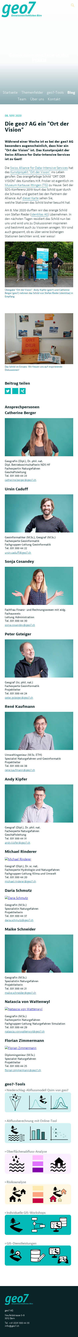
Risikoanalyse (16, 1182)
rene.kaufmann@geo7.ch (20, 770)
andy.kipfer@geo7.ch (17, 843)
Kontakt (54, 99)
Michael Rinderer (21, 851)
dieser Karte (30, 198)
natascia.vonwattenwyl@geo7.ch (25, 1031)
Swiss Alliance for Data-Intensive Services (39, 168)
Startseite (10, 92)
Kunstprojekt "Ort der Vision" (30, 172)
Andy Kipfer (16, 779)
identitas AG (39, 214)
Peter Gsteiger (18, 634)
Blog (71, 92)
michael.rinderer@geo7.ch (20, 881)
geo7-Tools (55, 92)
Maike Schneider (20, 929)
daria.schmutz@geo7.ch (19, 920)
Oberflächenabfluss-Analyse (27, 1151)
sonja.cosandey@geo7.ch (20, 625)
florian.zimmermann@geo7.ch (23, 1070)
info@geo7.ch (12, 1326)
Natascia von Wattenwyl (27, 1001)
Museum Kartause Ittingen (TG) (26, 185)
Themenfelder (32, 92)
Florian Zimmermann (24, 1040)
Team (22, 99)
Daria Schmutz (18, 890)
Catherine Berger (20, 412)
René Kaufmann (20, 706)
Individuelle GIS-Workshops (26, 1213)
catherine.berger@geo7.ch (20, 480)
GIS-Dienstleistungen (21, 1243)
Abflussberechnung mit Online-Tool (32, 1121)
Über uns (37, 99)
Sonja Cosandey (19, 561)
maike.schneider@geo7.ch (20, 993)
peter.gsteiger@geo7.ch (19, 698)
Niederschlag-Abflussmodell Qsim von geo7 (37, 1090)
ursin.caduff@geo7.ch (18, 553)
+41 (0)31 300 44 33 (19, 1323)
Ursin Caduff (16, 489)
